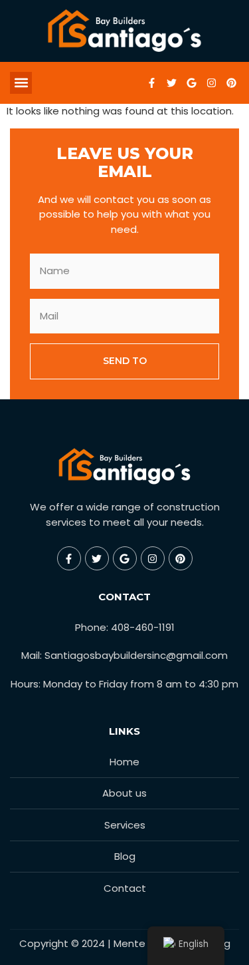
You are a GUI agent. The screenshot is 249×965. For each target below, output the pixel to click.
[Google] (191, 83)
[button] (21, 83)
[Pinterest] (231, 83)
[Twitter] (171, 83)
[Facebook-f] (151, 83)
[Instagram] (211, 83)
